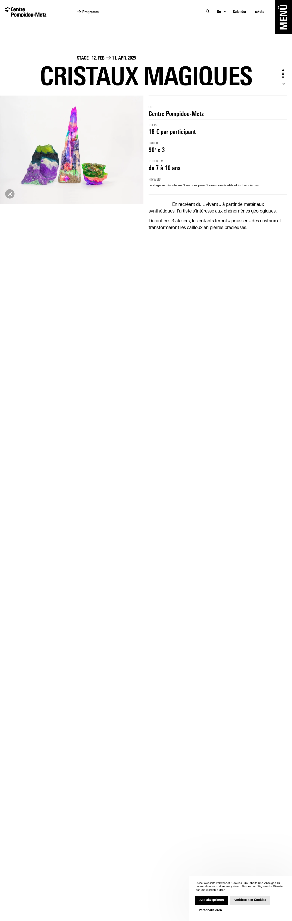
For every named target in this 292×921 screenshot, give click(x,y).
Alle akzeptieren (211, 900)
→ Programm (88, 12)
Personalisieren (210, 910)
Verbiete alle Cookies (250, 900)
